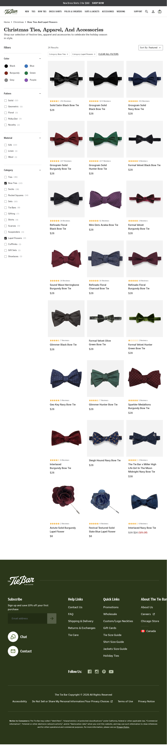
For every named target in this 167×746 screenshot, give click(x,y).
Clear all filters (108, 54)
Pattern (7, 93)
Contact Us (75, 607)
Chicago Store (150, 621)
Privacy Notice (146, 701)
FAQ (70, 614)
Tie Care (73, 635)
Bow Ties (42, 11)
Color (6, 58)
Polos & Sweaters (73, 11)
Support (138, 11)
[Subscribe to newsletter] (51, 618)
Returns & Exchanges (81, 628)
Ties (33, 11)
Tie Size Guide (112, 635)
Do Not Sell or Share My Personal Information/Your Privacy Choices (70, 701)
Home (7, 22)
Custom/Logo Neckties (118, 621)
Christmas (18, 22)
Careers (146, 614)
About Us (147, 607)
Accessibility (19, 701)
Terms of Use (125, 701)
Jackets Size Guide (115, 649)
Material (8, 137)
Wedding (121, 11)
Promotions (111, 607)
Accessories (108, 11)
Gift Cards (109, 628)
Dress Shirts (55, 11)
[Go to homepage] (11, 11)
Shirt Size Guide (113, 642)
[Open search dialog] (146, 11)
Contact (26, 651)
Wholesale (110, 614)
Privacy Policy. (123, 727)
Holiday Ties (111, 656)
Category (8, 170)
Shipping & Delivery (80, 621)
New (27, 11)
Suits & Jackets (92, 11)
